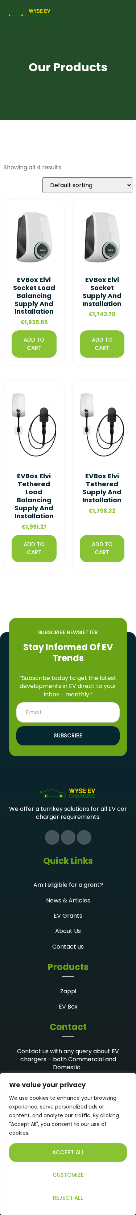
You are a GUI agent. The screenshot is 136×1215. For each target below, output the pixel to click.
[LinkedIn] (84, 837)
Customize (68, 1175)
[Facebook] (52, 837)
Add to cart (34, 344)
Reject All (68, 1198)
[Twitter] (68, 837)
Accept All (68, 1152)
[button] (127, 13)
